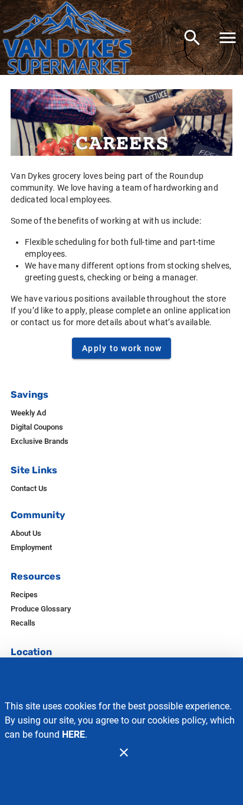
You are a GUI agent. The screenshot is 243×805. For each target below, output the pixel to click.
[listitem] (28, 413)
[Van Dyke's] (70, 37)
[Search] (192, 38)
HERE (73, 734)
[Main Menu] (228, 38)
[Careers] (121, 122)
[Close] (123, 752)
